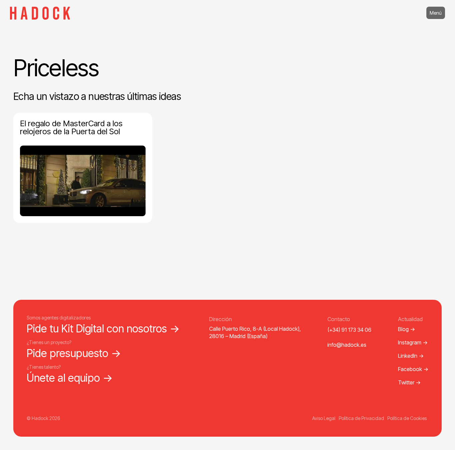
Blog (406, 329)
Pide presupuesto (74, 353)
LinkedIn (411, 355)
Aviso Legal (323, 418)
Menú (436, 13)
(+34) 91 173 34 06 (349, 329)
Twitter (409, 382)
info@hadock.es (346, 344)
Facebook (413, 369)
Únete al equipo (70, 377)
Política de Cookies (407, 418)
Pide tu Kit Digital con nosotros (103, 328)
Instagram (413, 342)
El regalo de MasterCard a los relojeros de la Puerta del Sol (71, 127)
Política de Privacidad (361, 418)
